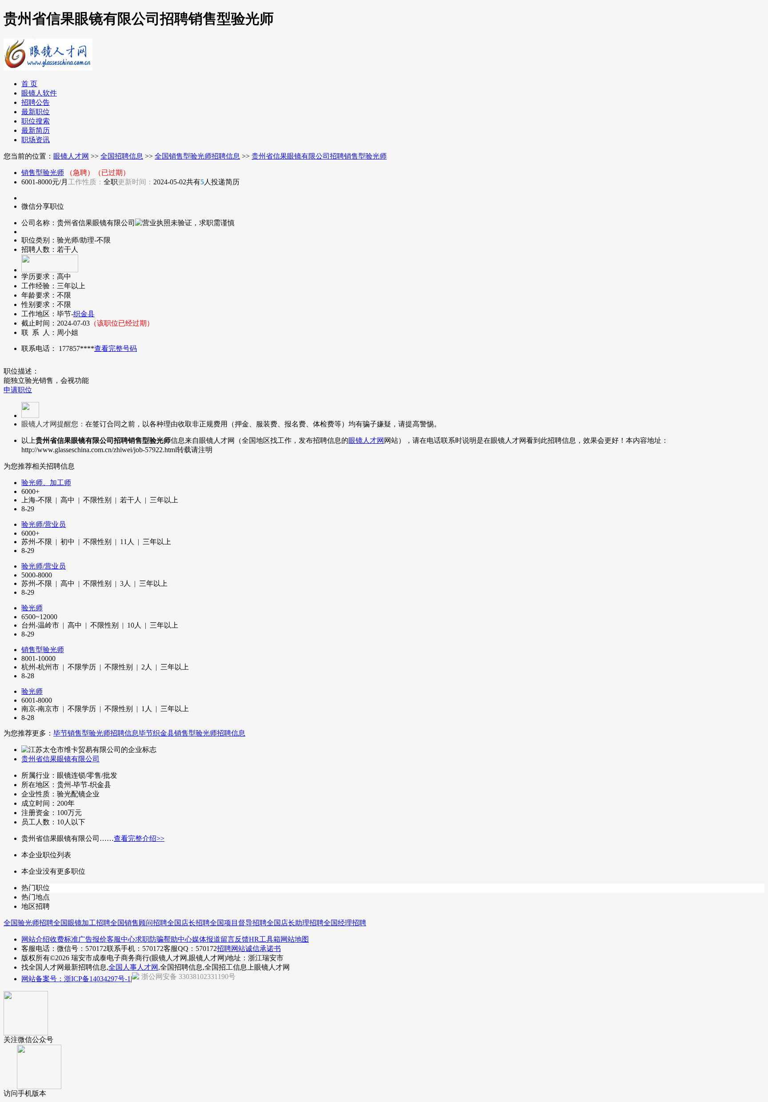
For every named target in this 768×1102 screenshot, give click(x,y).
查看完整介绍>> (139, 838)
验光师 (32, 608)
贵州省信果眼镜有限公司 (60, 759)
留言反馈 (234, 939)
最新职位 (35, 111)
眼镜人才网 (71, 156)
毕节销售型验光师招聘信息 (96, 733)
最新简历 (35, 130)
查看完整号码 (115, 348)
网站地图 (294, 939)
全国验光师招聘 (28, 923)
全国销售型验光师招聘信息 (197, 156)
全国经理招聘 (345, 923)
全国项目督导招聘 (238, 923)
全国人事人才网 (133, 967)
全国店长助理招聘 (295, 923)
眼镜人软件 (39, 93)
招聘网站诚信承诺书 (249, 948)
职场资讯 (35, 139)
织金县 (84, 314)
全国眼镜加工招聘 (81, 923)
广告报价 (92, 939)
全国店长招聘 (188, 923)
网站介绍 (35, 939)
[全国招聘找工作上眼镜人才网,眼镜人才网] (48, 67)
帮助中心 (178, 939)
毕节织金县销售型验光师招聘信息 (192, 733)
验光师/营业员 (43, 524)
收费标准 (64, 939)
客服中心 (121, 939)
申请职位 (18, 390)
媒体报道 (206, 939)
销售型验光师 (42, 172)
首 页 (29, 84)
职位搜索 (35, 121)
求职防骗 (149, 939)
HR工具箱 (264, 939)
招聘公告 (35, 102)
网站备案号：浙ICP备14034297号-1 (76, 979)
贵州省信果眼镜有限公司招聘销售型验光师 (319, 156)
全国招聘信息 (121, 156)
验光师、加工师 (46, 482)
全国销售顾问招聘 (138, 923)
